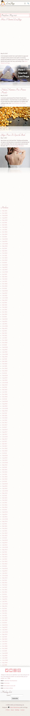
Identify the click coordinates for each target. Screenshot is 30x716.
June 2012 (5, 575)
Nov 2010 (4, 620)
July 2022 (4, 295)
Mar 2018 (4, 415)
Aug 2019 (4, 378)
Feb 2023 (4, 279)
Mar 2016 (4, 469)
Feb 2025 (4, 227)
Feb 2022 (4, 307)
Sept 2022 (5, 290)
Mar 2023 (4, 276)
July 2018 (4, 406)
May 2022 (4, 300)
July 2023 (4, 269)
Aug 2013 (4, 542)
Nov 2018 (4, 396)
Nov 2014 (4, 507)
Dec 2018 (4, 394)
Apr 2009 (4, 665)
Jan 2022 (4, 309)
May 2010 (4, 634)
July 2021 (4, 323)
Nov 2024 (4, 234)
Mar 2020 (4, 361)
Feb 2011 (4, 613)
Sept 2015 (5, 483)
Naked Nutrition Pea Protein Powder (13, 91)
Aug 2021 (4, 321)
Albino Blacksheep (15, 707)
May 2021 (4, 328)
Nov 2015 (4, 479)
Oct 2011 (4, 594)
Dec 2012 (4, 561)
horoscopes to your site (9, 685)
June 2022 (5, 298)
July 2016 (4, 460)
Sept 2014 (5, 512)
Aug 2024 (4, 241)
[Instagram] (15, 670)
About (12, 710)
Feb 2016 (4, 472)
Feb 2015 (4, 500)
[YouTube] (11, 670)
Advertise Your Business (10, 680)
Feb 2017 (4, 446)
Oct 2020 (4, 345)
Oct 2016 (4, 453)
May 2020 (4, 356)
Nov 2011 (4, 592)
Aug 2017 (4, 432)
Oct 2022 (4, 288)
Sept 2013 (5, 540)
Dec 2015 (4, 476)
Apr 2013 (4, 552)
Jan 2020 (4, 366)
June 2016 (5, 462)
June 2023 (5, 272)
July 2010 (4, 629)
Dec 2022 (4, 283)
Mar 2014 (4, 526)
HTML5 (8, 710)
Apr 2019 (4, 387)
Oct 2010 (4, 622)
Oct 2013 (4, 538)
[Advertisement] (15, 37)
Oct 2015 (4, 481)
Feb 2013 (4, 556)
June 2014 (5, 519)
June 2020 (5, 354)
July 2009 (4, 658)
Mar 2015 (4, 498)
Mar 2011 (4, 610)
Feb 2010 (4, 641)
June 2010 (5, 632)
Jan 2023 (4, 281)
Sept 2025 (5, 215)
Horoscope (6, 683)
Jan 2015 (4, 502)
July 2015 (4, 488)
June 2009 (5, 660)
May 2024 (4, 246)
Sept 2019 (5, 375)
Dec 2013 (4, 533)
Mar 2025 (4, 225)
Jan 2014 (4, 530)
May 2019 (4, 385)
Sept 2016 (5, 455)
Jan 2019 (4, 392)
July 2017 (4, 434)
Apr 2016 (4, 467)
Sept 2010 (5, 625)
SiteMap (17, 710)
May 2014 (4, 521)
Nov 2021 (4, 314)
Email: (8, 695)
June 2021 (5, 326)
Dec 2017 (4, 422)
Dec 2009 (4, 646)
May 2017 (4, 439)
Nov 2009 (4, 648)
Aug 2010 (4, 627)
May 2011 (4, 606)
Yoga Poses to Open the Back (16, 145)
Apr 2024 (4, 248)
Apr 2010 (4, 636)
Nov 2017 (4, 425)
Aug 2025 (4, 217)
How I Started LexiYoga (11, 19)
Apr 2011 (4, 608)
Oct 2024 (4, 236)
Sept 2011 (4, 596)
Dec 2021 (4, 312)
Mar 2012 (4, 582)
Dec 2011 (4, 589)
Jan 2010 (4, 643)
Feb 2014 (4, 528)
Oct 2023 (4, 262)
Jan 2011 (4, 615)
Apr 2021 (4, 330)
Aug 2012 (4, 570)
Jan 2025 (4, 229)
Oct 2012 (4, 566)
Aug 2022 (4, 293)
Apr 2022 (4, 302)
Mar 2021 (4, 333)
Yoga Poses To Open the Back (13, 134)
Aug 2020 (4, 349)
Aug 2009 (4, 655)
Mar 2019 (4, 389)
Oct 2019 (4, 373)
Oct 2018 (4, 399)
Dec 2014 (4, 505)
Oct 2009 (4, 651)
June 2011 (5, 603)
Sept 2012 (5, 568)
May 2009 (4, 662)
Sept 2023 (5, 265)
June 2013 (5, 547)
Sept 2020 (5, 347)
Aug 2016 (4, 458)
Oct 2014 (4, 509)
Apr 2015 (4, 495)
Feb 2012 (4, 585)
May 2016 (4, 465)
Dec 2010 (4, 618)
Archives (4, 207)
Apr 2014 (4, 523)
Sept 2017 (5, 429)
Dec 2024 (4, 232)
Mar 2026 (4, 210)
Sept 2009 (5, 653)
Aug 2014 (4, 514)
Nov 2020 (4, 342)
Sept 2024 (5, 239)
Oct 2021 (4, 316)
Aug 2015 (4, 486)
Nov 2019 (4, 370)
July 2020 (4, 352)
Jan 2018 (4, 420)
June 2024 (5, 243)
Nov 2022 (4, 286)
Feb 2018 (4, 418)
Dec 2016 (4, 448)
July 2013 (4, 545)
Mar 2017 (4, 443)
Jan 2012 (4, 587)
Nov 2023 (4, 260)
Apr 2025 (4, 222)
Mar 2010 (4, 639)
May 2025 (4, 220)
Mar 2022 (4, 305)
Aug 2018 (4, 403)
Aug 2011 (4, 599)
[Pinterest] (19, 670)
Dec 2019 (4, 368)
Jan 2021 (4, 338)
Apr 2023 (4, 274)
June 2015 (5, 490)
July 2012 (4, 573)
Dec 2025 (4, 213)
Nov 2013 (4, 535)
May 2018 (4, 410)
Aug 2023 (4, 267)
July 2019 (4, 380)
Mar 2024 (4, 250)
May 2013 (4, 549)
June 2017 (5, 436)
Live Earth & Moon (8, 688)
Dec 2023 (4, 257)
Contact (22, 710)
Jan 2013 (4, 559)
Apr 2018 (4, 413)
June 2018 (5, 408)
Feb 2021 (4, 335)
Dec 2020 (4, 340)
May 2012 (4, 578)
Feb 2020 (4, 363)
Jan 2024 (4, 255)
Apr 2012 (4, 580)
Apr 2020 (4, 359)
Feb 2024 (4, 253)
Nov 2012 (4, 563)
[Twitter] (7, 670)
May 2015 (4, 493)
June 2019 (5, 382)
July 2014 (4, 516)
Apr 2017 (4, 441)
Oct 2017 (4, 427)
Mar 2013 (4, 554)
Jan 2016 (4, 474)
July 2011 (4, 601)
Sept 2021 (5, 319)
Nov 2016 (4, 450)
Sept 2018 (5, 401)
